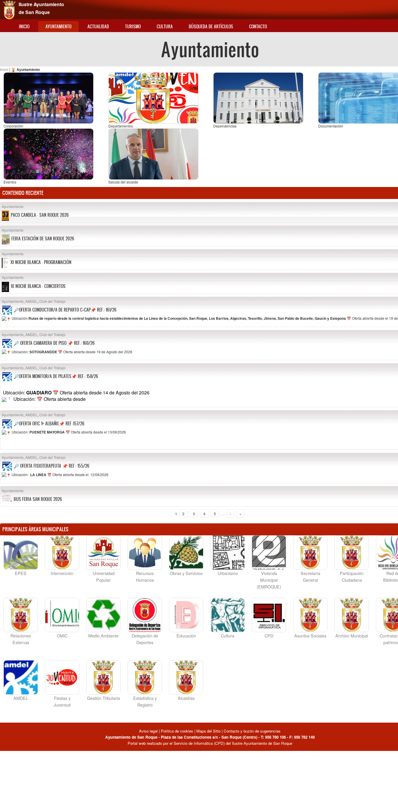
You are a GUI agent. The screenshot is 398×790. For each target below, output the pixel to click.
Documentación (330, 125)
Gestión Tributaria (103, 698)
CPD (269, 635)
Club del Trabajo (52, 301)
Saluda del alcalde (123, 181)
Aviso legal (149, 731)
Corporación (13, 125)
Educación (186, 635)
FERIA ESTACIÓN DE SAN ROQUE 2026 (42, 238)
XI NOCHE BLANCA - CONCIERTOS (38, 286)
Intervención (62, 573)
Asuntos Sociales (310, 635)
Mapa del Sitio (208, 731)
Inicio (24, 26)
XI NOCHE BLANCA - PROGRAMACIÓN (40, 262)
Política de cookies (177, 731)
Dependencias (225, 125)
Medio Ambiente (103, 635)
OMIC (62, 635)
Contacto (258, 26)
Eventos (9, 181)
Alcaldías (186, 698)
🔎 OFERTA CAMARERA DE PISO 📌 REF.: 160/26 (54, 343)
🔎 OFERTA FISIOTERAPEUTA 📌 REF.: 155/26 (51, 466)
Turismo (133, 26)
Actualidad (98, 26)
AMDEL (31, 301)
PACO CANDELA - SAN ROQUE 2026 (40, 215)
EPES (21, 573)
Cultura (165, 26)
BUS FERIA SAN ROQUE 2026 (38, 499)
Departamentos (120, 125)
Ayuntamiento (58, 26)
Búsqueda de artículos (211, 26)
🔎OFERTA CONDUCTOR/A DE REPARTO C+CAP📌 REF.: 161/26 (65, 310)
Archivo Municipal (351, 635)
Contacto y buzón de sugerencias (252, 731)
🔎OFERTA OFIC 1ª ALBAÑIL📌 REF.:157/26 (49, 423)
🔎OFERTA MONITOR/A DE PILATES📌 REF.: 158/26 (56, 376)
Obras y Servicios (186, 573)
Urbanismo (228, 573)
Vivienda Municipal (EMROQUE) (269, 580)
